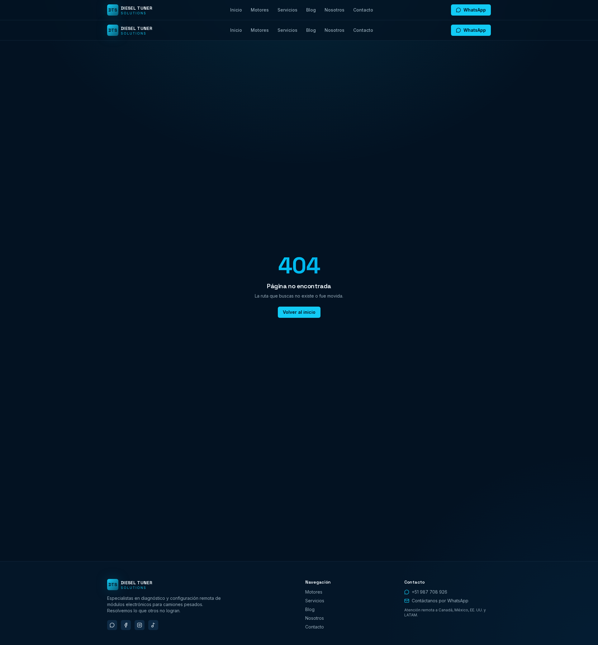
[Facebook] (126, 625)
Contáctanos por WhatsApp (440, 600)
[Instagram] (140, 625)
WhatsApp (474, 9)
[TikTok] (153, 625)
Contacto (363, 9)
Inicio (236, 9)
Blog (311, 9)
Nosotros (334, 9)
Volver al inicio (299, 312)
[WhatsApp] (112, 625)
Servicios (287, 9)
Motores (260, 9)
